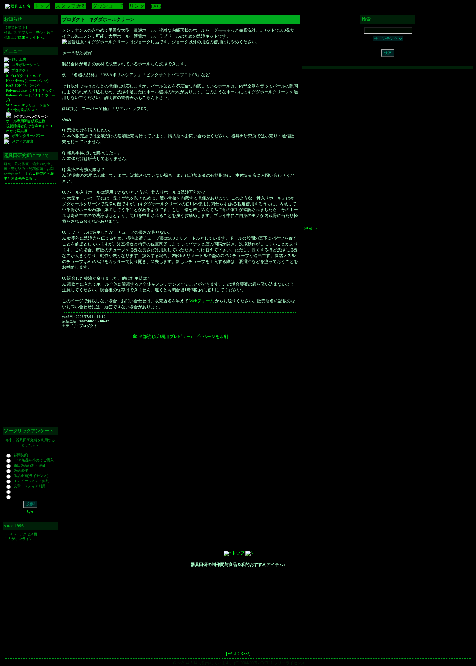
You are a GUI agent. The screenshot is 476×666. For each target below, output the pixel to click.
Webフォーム (201, 301)
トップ (42, 6)
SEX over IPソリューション (27, 105)
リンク (137, 6)
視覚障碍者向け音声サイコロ (28, 126)
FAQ (156, 6)
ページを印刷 (215, 336)
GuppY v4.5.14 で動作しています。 (203, 663)
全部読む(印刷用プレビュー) (165, 336)
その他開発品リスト (21, 110)
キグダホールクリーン (29, 116)
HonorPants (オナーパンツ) (27, 81)
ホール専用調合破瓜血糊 (25, 121)
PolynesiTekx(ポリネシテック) (29, 90)
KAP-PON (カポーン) (22, 85)
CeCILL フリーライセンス (282, 663)
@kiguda (310, 228)
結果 (30, 512)
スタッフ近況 (70, 6)
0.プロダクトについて (23, 76)
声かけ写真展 (16, 131)
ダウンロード (107, 6)
